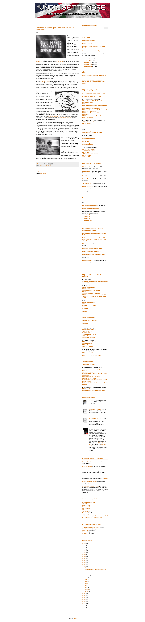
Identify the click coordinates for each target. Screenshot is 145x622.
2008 (85, 603)
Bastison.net (85, 530)
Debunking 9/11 (86, 505)
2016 (85, 562)
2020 (85, 554)
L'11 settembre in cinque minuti (90, 205)
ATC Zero (41, 165)
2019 (85, 556)
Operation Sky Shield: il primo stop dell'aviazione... (96, 569)
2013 (85, 593)
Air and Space (59, 61)
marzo (86, 587)
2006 (85, 607)
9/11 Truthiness (86, 508)
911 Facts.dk (85, 533)
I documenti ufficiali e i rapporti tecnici (92, 248)
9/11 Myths (85, 503)
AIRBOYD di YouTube (65, 117)
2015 (85, 564)
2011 (85, 597)
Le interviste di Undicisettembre (90, 208)
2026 (85, 543)
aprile (86, 585)
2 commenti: (39, 163)
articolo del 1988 (46, 81)
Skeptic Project (85, 514)
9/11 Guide (85, 509)
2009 (85, 601)
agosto (86, 577)
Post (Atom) (43, 173)
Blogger (75, 618)
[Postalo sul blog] (48, 164)
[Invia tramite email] (47, 164)
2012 (85, 595)
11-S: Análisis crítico (87, 528)
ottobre (86, 573)
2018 (85, 558)
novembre (87, 572)
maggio (87, 583)
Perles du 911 (85, 532)
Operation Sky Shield (48, 165)
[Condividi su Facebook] (51, 164)
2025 (85, 545)
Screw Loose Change (87, 506)
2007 (85, 605)
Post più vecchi (75, 171)
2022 (85, 550)
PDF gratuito (101, 442)
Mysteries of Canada (53, 116)
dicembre (87, 567)
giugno (86, 581)
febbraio (87, 589)
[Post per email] (44, 163)
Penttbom (84, 512)
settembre (87, 575)
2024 (85, 547)
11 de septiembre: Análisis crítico (90, 527)
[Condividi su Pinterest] (52, 164)
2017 (85, 560)
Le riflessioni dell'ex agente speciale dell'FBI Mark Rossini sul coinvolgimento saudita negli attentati (94, 239)
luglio (86, 579)
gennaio (87, 591)
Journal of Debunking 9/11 (88, 502)
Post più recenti (39, 171)
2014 (85, 566)
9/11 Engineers (85, 511)
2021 (85, 552)
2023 (85, 549)
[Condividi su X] (50, 164)
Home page (57, 171)
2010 (85, 599)
